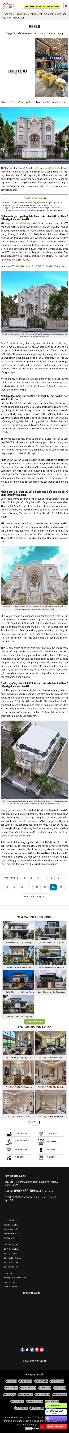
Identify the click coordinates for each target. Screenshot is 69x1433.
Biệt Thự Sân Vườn (26, 1395)
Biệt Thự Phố (12, 1381)
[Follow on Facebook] (22, 1349)
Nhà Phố (57, 6)
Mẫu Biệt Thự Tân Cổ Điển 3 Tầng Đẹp (35, 266)
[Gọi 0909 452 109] (42, 1426)
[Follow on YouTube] (42, 1349)
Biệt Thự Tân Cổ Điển (28, 1388)
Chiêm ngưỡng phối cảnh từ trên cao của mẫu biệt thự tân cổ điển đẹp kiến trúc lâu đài (32, 210)
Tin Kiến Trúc (21, 14)
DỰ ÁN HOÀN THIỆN (34, 1022)
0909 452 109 (55, 1426)
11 (29, 887)
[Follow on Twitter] (32, 1349)
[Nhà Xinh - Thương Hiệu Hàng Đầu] (9, 5)
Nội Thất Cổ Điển (18, 1401)
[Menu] (65, 5)
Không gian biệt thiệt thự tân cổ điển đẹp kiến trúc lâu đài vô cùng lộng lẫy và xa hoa (31, 208)
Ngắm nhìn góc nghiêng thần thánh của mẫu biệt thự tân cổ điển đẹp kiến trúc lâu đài (32, 203)
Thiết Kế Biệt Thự (42, 1381)
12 (37, 887)
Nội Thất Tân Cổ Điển (35, 1401)
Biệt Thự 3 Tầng (60, 1388)
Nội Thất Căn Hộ (22, 1408)
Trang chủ (7, 14)
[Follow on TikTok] (27, 1349)
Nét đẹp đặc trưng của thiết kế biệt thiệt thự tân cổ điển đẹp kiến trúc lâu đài (29, 205)
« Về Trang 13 (10, 877)
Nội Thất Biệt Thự (53, 1401)
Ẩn (45, 198)
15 (61, 887)
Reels (26, 6)
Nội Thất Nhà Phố (37, 1408)
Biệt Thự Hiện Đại (58, 1381)
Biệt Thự (32, 6)
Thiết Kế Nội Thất (26, 1381)
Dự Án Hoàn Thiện (48, 6)
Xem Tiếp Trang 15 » (35, 896)
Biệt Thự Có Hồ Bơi (43, 1395)
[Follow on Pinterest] (37, 1349)
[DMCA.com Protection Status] (34, 1428)
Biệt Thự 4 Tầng (10, 1395)
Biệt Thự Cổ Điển (12, 1388)
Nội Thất (38, 6)
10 (21, 887)
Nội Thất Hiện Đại (60, 1395)
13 (45, 887)
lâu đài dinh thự (52, 168)
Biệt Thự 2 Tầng (45, 1388)
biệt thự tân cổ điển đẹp (18, 223)
